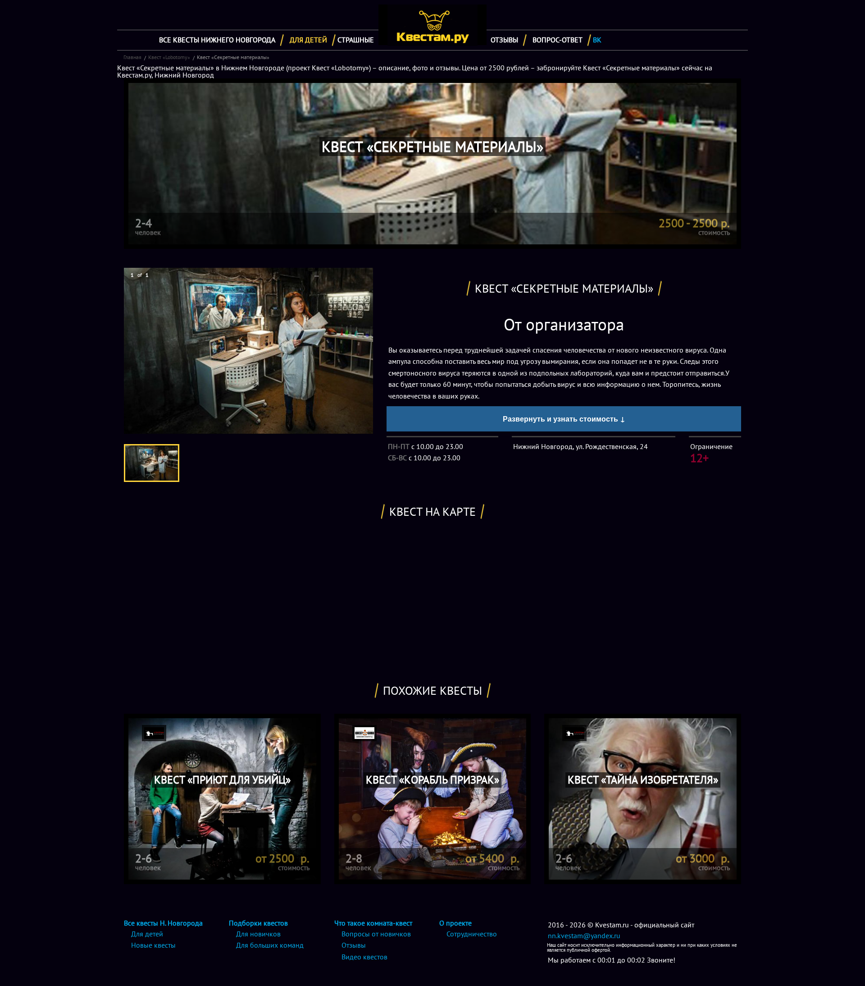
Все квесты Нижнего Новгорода (217, 39)
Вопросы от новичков (376, 933)
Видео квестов (364, 956)
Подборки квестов (258, 922)
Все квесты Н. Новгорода (163, 922)
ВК (597, 39)
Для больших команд (270, 944)
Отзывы (504, 39)
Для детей (308, 39)
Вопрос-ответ (558, 39)
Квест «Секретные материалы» (233, 57)
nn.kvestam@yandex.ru (584, 935)
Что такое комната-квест (373, 922)
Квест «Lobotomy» (169, 57)
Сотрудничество (471, 933)
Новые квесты (153, 944)
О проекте (455, 922)
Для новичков (258, 933)
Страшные (355, 39)
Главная (132, 57)
